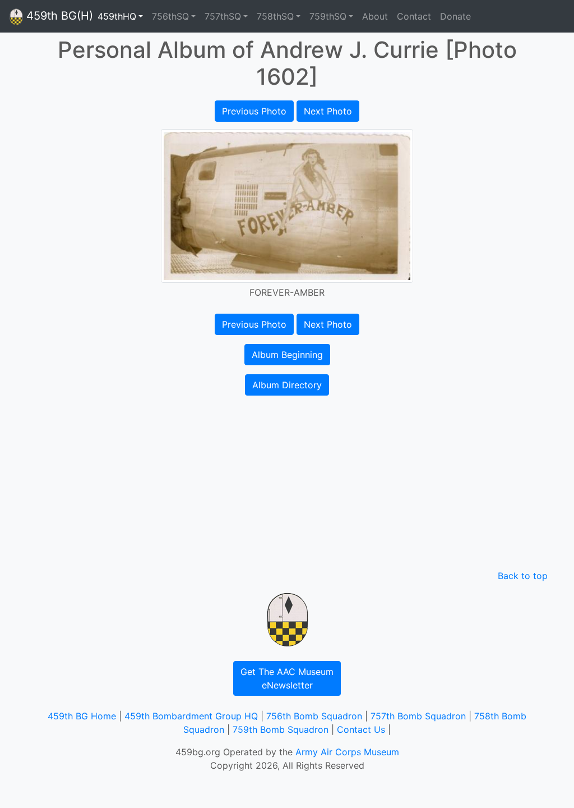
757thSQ (223, 16)
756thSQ (170, 16)
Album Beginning (287, 354)
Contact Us (361, 729)
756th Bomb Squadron (314, 716)
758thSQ (275, 16)
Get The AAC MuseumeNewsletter (287, 678)
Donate (455, 16)
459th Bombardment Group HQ (191, 716)
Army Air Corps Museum (347, 752)
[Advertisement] (287, 484)
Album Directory (287, 385)
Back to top (523, 575)
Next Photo (328, 111)
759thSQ (327, 16)
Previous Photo (254, 111)
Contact (414, 16)
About (375, 16)
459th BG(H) (58, 15)
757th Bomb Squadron (418, 716)
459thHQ (117, 16)
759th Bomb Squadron (280, 729)
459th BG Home (82, 716)
